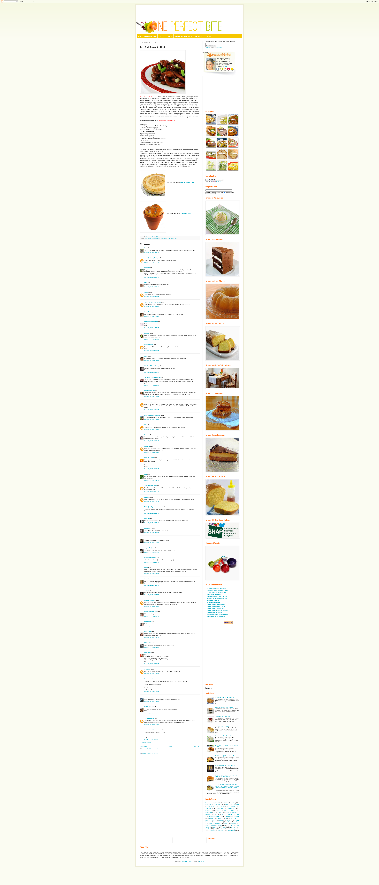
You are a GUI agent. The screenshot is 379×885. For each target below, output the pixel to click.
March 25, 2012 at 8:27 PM (151, 724)
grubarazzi (147, 669)
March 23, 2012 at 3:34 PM (151, 701)
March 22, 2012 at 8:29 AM (151, 452)
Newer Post (143, 746)
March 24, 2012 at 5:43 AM (151, 713)
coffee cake (220, 808)
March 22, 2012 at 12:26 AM (151, 262)
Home (139, 36)
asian (145, 238)
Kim (145, 425)
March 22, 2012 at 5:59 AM (151, 385)
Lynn (145, 356)
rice (222, 822)
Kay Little (147, 518)
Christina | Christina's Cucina (152, 302)
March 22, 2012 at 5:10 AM (151, 350)
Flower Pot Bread (186, 213)
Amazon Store (199, 36)
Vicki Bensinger (149, 344)
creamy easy (164, 238)
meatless (228, 816)
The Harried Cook (149, 718)
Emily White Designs (186, 861)
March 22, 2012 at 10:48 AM (151, 480)
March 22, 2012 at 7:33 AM (151, 419)
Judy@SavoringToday (150, 485)
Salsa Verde (147, 652)
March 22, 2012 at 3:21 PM (151, 552)
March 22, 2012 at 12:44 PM (151, 523)
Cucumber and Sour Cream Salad (224, 736)
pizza (207, 820)
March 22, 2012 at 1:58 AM (151, 296)
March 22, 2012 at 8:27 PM (151, 595)
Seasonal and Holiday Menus (183, 36)
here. (226, 66)
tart (215, 829)
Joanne (146, 590)
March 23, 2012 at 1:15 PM (151, 673)
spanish (233, 827)
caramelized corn (156, 238)
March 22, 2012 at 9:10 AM (151, 469)
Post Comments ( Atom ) (153, 749)
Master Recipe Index (150, 36)
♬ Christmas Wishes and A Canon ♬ (225, 765)
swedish (207, 829)
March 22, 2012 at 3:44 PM (151, 573)
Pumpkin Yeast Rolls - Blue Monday (224, 697)
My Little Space (148, 707)
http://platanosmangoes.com (152, 415)
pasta (219, 818)
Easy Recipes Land (150, 679)
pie (226, 818)
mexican (237, 816)
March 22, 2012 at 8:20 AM (151, 441)
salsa (210, 823)
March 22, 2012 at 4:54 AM (151, 328)
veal (228, 828)
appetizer (216, 803)
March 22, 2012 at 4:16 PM (151, 585)
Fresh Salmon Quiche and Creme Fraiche (226, 756)
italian (216, 814)
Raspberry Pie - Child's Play (222, 716)
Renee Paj (147, 579)
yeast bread (231, 830)
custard (233, 810)
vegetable (236, 829)
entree (227, 812)
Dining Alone (148, 528)
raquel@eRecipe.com (150, 557)
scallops (213, 825)
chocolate (208, 808)
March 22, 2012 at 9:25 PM (151, 626)
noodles (211, 818)
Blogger (201, 861)
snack (215, 827)
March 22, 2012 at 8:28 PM (151, 606)
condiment (231, 808)
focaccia (234, 812)
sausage (233, 823)
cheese (212, 806)
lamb (223, 814)
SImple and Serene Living (151, 366)
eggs (220, 812)
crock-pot (218, 810)
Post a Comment (146, 742)
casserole (236, 804)
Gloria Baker (148, 621)
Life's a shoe (148, 643)
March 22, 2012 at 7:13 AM (151, 396)
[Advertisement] (189, 10)
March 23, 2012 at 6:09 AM (151, 664)
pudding (229, 820)
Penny (146, 435)
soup (224, 827)
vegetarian (222, 830)
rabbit (216, 822)
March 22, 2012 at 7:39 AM (151, 429)
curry (226, 810)
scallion (207, 825)
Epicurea (147, 333)
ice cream (208, 814)
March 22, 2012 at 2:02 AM (151, 306)
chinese (233, 806)
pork (176, 238)
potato (221, 820)
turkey (222, 829)
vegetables (212, 830)
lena (145, 474)
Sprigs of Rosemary (150, 600)
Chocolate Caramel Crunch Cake (224, 707)
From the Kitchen (149, 457)
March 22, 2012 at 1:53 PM (151, 532)
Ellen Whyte (147, 631)
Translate (218, 181)
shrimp (220, 825)
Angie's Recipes (149, 548)
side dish (229, 825)
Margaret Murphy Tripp (150, 611)
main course (171, 238)
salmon (237, 822)
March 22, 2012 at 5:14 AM (151, 360)
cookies (208, 810)
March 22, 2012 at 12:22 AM (151, 252)
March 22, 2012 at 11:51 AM (151, 501)
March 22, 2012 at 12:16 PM (151, 513)
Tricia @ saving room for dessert (153, 507)
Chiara (146, 292)
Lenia (146, 282)
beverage (208, 804)
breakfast (218, 804)
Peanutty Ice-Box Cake (187, 182)
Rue (145, 248)
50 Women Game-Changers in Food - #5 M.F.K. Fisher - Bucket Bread (226, 775)
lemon (230, 814)
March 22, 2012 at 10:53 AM (151, 492)
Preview (207, 47)
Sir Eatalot (147, 697)
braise (149, 238)
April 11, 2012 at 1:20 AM (151, 739)
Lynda (146, 567)
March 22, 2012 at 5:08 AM (151, 339)
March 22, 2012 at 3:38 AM (151, 316)
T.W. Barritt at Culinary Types (152, 377)
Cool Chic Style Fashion (151, 321)
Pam (145, 538)
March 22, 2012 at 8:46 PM (151, 616)
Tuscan (207, 802)
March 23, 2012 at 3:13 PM (151, 691)
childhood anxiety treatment (152, 730)
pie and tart (234, 818)
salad (229, 822)
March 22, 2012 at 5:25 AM (151, 372)
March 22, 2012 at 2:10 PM (151, 542)
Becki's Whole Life (149, 390)
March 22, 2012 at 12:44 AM (151, 277)
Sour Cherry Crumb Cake (222, 726)
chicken (223, 806)
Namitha (146, 497)
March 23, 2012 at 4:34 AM (151, 647)
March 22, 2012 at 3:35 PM (151, 562)
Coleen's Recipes (149, 312)
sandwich (218, 823)
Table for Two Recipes (165, 36)
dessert (208, 812)
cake (227, 804)
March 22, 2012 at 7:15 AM (151, 410)
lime (238, 814)
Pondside (147, 267)
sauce (226, 823)
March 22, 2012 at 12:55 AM (151, 287)
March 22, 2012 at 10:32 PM (151, 637)
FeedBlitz (219, 47)
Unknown (147, 446)
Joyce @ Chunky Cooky (151, 258)
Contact (208, 36)
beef (233, 803)
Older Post (196, 746)
